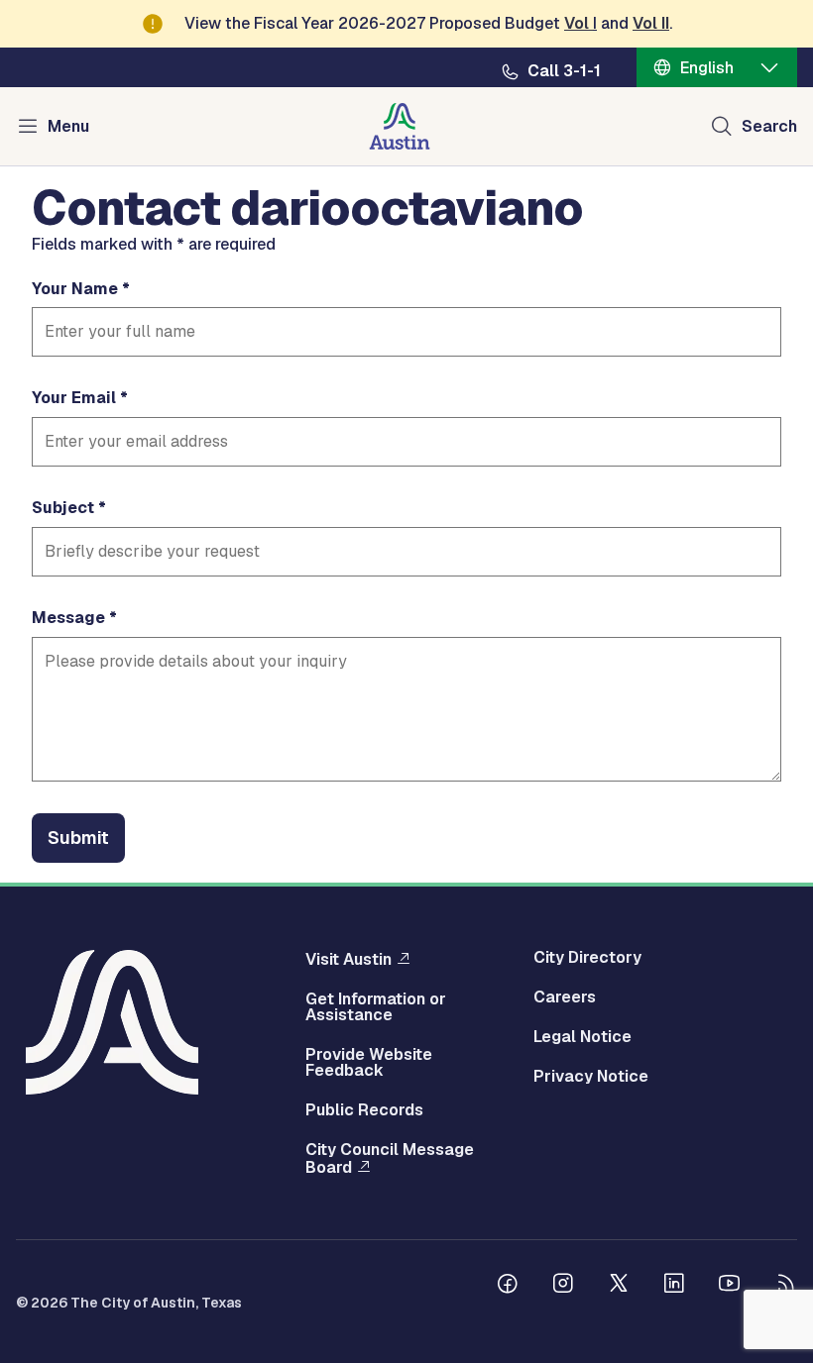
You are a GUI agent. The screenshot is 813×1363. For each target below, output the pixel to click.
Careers (564, 997)
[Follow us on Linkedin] (674, 1286)
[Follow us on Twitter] (619, 1286)
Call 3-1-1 (564, 71)
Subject (63, 508)
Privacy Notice (590, 1077)
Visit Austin (348, 959)
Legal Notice (582, 1037)
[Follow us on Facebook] (508, 1286)
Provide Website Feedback (368, 1063)
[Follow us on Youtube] (730, 1286)
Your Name (75, 289)
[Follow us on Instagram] (563, 1286)
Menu (68, 126)
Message (68, 618)
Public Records (364, 1110)
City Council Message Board (389, 1159)
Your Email (74, 398)
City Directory (587, 958)
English (707, 67)
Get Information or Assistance (375, 1007)
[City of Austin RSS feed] (785, 1286)
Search (769, 126)
